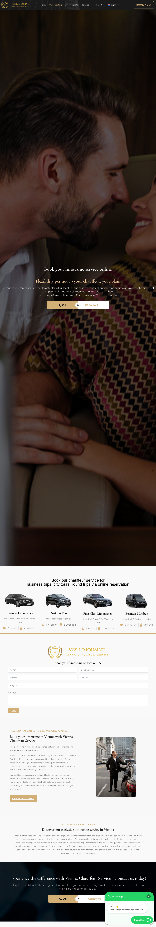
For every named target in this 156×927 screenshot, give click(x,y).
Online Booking (55, 5)
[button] (148, 896)
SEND (13, 711)
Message (12, 692)
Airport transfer (71, 5)
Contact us (99, 5)
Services (85, 5)
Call (64, 305)
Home (43, 5)
